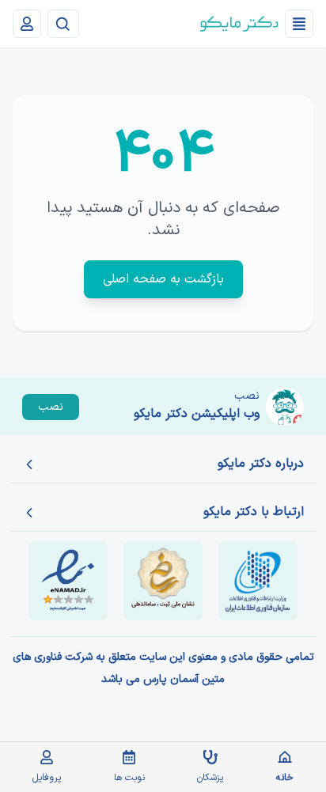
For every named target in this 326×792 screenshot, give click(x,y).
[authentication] (27, 23)
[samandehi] (163, 580)
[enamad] (68, 580)
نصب (50, 407)
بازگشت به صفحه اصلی (163, 279)
